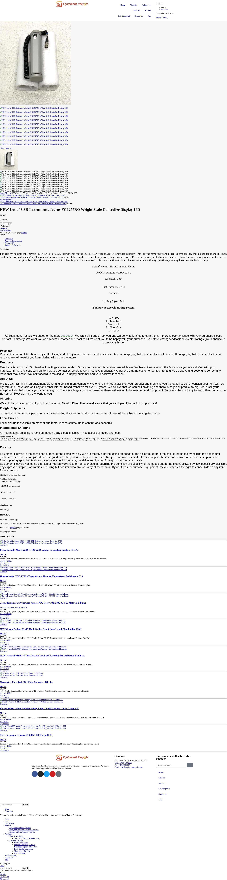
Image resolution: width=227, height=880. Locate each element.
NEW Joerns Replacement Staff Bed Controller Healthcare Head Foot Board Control (32, 197)
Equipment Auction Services (20, 828)
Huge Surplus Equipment (23, 849)
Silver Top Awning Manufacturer (26, 838)
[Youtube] (53, 774)
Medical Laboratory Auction (24, 845)
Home (122, 5)
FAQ (149, 16)
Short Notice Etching (22, 851)
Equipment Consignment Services (22, 832)
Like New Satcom (21, 843)
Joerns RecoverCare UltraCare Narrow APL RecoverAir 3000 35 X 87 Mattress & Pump (43, 603)
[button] (4, 563)
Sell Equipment (124, 16)
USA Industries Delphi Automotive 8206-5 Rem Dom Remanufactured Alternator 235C (33, 204)
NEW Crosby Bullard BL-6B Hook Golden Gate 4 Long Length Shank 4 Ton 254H (40, 629)
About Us (133, 5)
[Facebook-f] (35, 774)
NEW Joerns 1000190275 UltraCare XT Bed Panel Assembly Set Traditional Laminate (42, 655)
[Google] (58, 774)
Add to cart (5, 226)
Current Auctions (15, 836)
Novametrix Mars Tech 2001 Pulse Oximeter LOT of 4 (26, 682)
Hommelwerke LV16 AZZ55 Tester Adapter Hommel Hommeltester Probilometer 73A (41, 576)
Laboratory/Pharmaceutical (10, 607)
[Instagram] (41, 774)
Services (137, 10)
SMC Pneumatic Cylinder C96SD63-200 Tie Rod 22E (26, 735)
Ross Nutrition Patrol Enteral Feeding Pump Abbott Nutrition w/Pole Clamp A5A (39, 708)
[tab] (116, 239)
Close (2, 866)
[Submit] (190, 765)
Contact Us (138, 16)
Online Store (146, 5)
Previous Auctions (16, 840)
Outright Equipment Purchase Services (23, 830)
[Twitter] (47, 774)
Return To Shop (162, 18)
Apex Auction (19, 853)
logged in (13, 528)
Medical (8, 193)
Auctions (148, 10)
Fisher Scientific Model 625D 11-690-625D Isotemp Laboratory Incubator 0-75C (39, 550)
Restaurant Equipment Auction (25, 847)
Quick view (4, 565)
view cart (164, 10)
